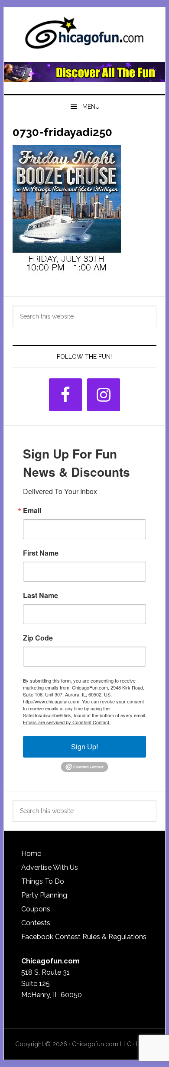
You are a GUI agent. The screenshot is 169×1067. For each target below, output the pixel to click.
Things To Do (42, 881)
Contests (35, 923)
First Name (40, 553)
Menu (91, 106)
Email (32, 510)
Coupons (35, 909)
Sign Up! (84, 746)
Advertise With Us (49, 867)
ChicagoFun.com (84, 35)
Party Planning (44, 895)
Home (31, 853)
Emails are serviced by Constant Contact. (66, 722)
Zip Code (38, 637)
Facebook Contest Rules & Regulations (83, 937)
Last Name (40, 595)
